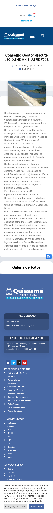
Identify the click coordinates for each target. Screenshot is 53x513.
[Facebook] (8, 362)
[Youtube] (24, 362)
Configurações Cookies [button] (15, 506)
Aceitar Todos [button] (37, 506)
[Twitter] (13, 362)
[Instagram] (19, 362)
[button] (32, 36)
